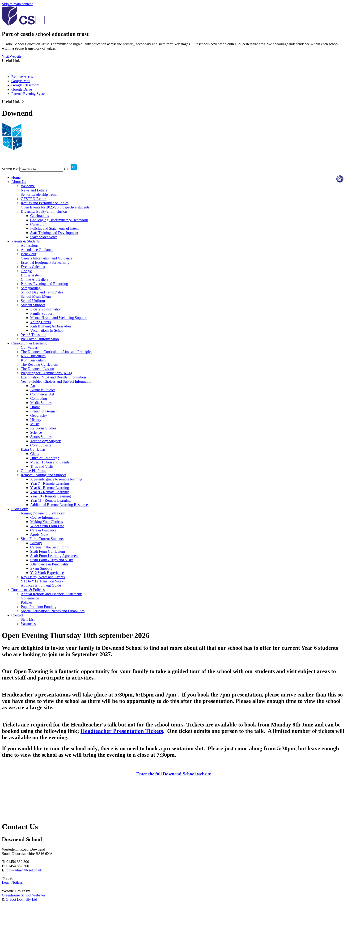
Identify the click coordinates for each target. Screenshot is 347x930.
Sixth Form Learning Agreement (54, 556)
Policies (26, 602)
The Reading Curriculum (39, 364)
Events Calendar (33, 267)
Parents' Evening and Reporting (44, 284)
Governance (30, 598)
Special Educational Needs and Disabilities (53, 611)
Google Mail (20, 81)
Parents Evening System (29, 94)
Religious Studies (43, 428)
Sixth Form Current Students (42, 539)
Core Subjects (40, 445)
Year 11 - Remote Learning (50, 500)
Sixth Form (19, 509)
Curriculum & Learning (29, 343)
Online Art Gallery (35, 279)
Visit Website (11, 56)
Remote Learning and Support (43, 475)
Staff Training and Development (54, 233)
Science (36, 432)
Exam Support (41, 568)
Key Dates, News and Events (43, 577)
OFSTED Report (34, 199)
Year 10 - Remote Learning (50, 496)
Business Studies (42, 390)
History (35, 420)
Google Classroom (25, 85)
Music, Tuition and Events (49, 462)
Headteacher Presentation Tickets (121, 731)
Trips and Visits (41, 466)
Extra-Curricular (33, 449)
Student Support (33, 305)
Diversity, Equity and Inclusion (44, 211)
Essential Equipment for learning (45, 262)
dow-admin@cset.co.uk (24, 870)
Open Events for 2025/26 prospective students (55, 207)
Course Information (44, 517)
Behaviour (28, 254)
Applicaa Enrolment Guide (41, 585)
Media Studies (40, 403)
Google (26, 271)
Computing (38, 398)
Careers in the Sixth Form (49, 547)
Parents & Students (25, 241)
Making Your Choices (46, 522)
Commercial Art (42, 394)
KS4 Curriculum (33, 360)
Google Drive (21, 89)
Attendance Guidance (37, 250)
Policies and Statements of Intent (54, 228)
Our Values (29, 347)
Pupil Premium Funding (38, 607)
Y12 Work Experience (47, 573)
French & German (43, 411)
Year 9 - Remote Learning (49, 492)
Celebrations (39, 216)
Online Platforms (33, 471)
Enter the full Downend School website (173, 773)
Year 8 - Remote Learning (49, 488)
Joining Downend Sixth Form (43, 513)
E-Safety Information (46, 309)
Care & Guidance (43, 530)
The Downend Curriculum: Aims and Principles (56, 352)
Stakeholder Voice (43, 237)
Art (32, 386)
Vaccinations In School (47, 330)
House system (31, 275)
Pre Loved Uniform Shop (40, 339)
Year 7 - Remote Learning (49, 483)
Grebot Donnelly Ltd (21, 899)
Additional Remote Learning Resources (59, 505)
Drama (35, 407)
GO (67, 169)
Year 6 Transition (33, 335)
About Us (18, 182)
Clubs (34, 454)
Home (16, 177)
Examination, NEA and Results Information (53, 377)
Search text (10, 169)
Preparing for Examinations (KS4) (46, 373)
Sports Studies (40, 437)
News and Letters (34, 190)
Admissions (29, 245)
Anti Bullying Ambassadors (51, 326)
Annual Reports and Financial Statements (51, 594)
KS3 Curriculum (33, 356)
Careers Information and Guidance (46, 258)
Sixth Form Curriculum (47, 551)
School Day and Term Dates (42, 292)
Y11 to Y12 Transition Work (42, 581)
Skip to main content (17, 4)
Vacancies (28, 624)
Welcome (28, 186)
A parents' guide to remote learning (56, 479)
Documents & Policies (28, 590)
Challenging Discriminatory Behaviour (59, 220)
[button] (23, 101)
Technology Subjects (45, 441)
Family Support (41, 313)
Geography (38, 415)
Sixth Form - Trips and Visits (51, 560)
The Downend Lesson (37, 369)
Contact (17, 615)
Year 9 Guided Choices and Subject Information (56, 381)
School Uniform (33, 301)
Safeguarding (31, 288)
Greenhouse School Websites (23, 895)
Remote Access (22, 77)
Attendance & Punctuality (49, 564)
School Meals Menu (36, 296)
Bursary (36, 543)
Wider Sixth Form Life (47, 526)
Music (34, 424)
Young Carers (40, 322)
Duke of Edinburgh (44, 458)
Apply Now (39, 534)
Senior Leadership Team (39, 194)
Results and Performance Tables (44, 203)
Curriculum (38, 224)
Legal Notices (12, 882)
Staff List (27, 619)
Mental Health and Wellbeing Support (58, 318)
